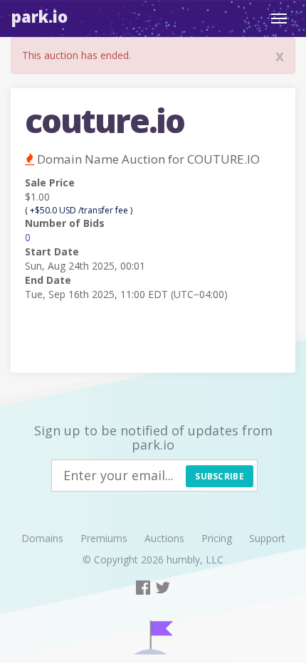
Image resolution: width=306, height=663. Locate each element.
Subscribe (219, 476)
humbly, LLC (195, 559)
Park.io (39, 16)
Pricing (216, 538)
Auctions (164, 538)
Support (267, 538)
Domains (42, 538)
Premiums (103, 538)
